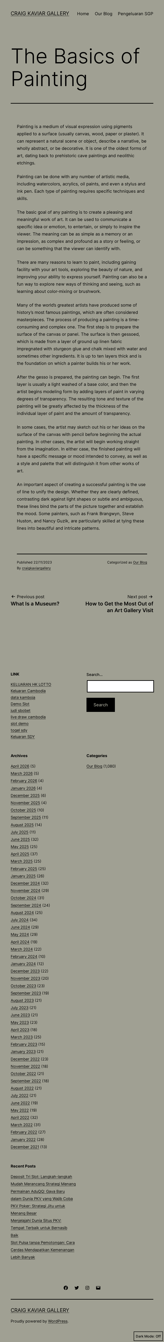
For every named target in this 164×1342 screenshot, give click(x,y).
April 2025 (20, 854)
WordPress (57, 1321)
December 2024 (25, 883)
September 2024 (26, 905)
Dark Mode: (145, 1336)
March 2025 (22, 861)
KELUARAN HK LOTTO (31, 684)
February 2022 (24, 1132)
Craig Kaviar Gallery (40, 13)
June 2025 (20, 839)
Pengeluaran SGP (135, 13)
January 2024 (23, 964)
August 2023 (22, 1000)
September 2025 (26, 817)
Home (83, 13)
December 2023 (25, 971)
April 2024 (20, 942)
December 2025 (25, 795)
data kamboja (23, 697)
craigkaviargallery (36, 568)
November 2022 (25, 1066)
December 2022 (25, 1059)
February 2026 (24, 780)
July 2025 (19, 832)
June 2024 (20, 927)
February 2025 (24, 868)
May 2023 (20, 1022)
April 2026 (20, 766)
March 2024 (22, 949)
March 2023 (22, 1037)
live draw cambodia (28, 717)
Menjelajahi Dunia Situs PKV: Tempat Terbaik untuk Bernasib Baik (39, 1227)
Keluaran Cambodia (28, 691)
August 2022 (22, 1088)
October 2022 (23, 1073)
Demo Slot (20, 704)
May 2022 (20, 1110)
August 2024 (22, 912)
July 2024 (20, 920)
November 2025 (25, 803)
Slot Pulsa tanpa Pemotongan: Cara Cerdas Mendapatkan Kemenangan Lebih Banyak (43, 1249)
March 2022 (22, 1125)
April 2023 (20, 1029)
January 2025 (23, 876)
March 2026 (22, 773)
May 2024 (20, 934)
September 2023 (26, 993)
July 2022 (19, 1095)
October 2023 (23, 986)
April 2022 (20, 1117)
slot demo (20, 723)
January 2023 (23, 1051)
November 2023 (25, 978)
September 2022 (26, 1081)
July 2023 (19, 1007)
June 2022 (20, 1103)
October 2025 (23, 810)
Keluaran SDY (23, 736)
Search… (94, 674)
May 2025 (20, 846)
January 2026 (23, 788)
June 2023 (20, 1015)
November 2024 (25, 890)
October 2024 (23, 898)
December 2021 (25, 1147)
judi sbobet (21, 710)
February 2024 (24, 956)
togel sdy (19, 730)
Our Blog (103, 13)
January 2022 (23, 1139)
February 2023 (24, 1044)
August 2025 (22, 825)
